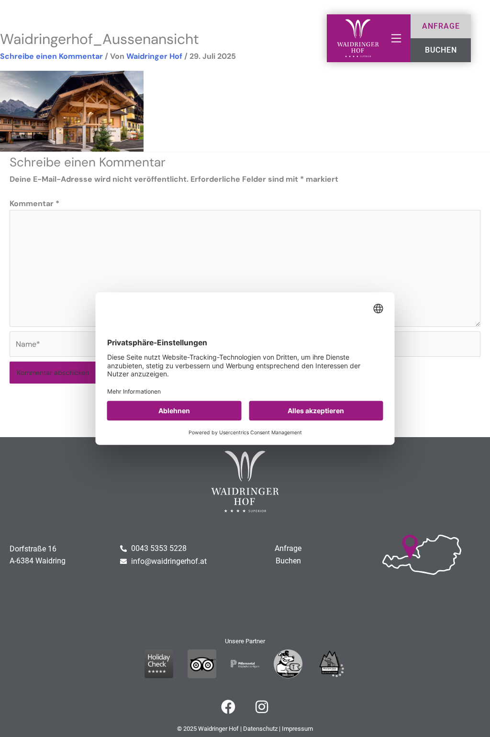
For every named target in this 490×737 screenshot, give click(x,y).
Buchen (288, 560)
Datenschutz (260, 728)
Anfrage (288, 548)
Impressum (297, 728)
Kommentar (34, 203)
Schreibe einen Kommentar (51, 56)
